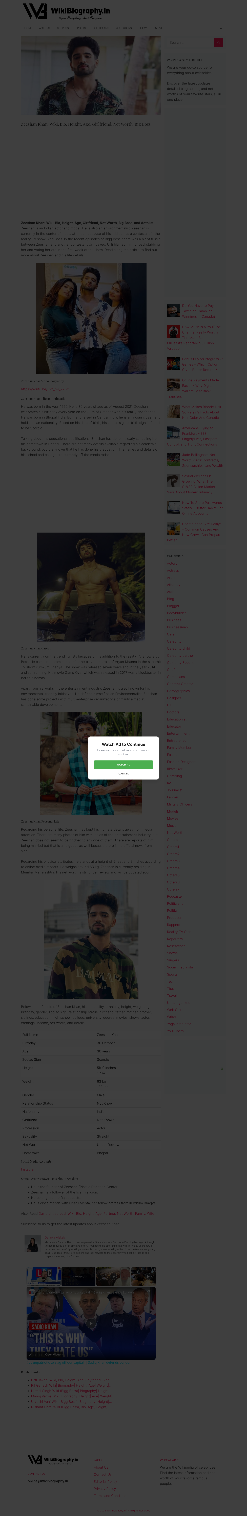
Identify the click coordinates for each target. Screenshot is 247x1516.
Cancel (123, 773)
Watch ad (123, 764)
